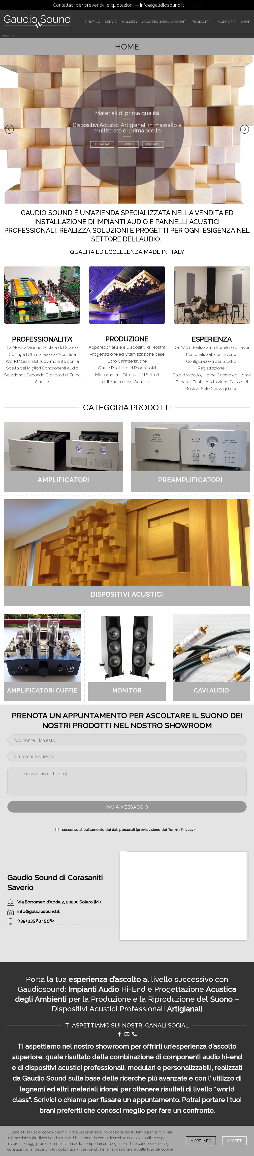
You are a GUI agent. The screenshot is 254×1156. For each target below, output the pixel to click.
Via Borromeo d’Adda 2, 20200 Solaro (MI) (59, 901)
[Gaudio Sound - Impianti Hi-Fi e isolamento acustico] (37, 21)
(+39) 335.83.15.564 (36, 920)
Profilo (92, 22)
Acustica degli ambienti (164, 22)
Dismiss (193, 5)
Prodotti (201, 22)
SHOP (245, 22)
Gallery (130, 22)
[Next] (244, 129)
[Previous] (9, 129)
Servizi (111, 22)
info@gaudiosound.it (38, 911)
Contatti (227, 22)
